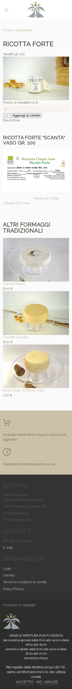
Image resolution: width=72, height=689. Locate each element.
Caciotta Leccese (15, 337)
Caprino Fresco (14, 284)
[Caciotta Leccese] (36, 313)
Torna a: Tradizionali (17, 30)
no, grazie (47, 682)
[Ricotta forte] (36, 78)
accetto (25, 682)
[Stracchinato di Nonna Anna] (36, 366)
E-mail (8, 548)
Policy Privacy (13, 589)
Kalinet (29, 605)
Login (7, 568)
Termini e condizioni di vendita (25, 582)
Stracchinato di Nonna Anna (23, 390)
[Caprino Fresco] (36, 259)
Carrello (9, 575)
